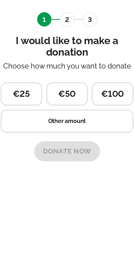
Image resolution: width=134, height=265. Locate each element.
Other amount (67, 121)
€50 (67, 94)
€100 (112, 94)
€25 (21, 94)
